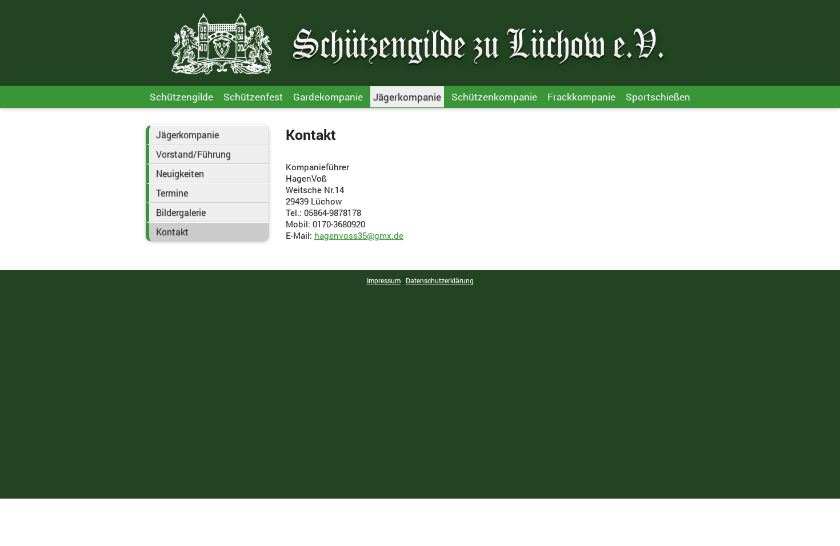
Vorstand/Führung (193, 154)
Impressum (384, 280)
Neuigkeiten (180, 173)
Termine (172, 193)
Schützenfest (253, 96)
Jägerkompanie (407, 96)
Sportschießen (658, 96)
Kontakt (172, 232)
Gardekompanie (328, 96)
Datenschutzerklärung (440, 280)
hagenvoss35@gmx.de (358, 235)
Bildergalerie (181, 212)
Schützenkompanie (494, 96)
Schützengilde (181, 96)
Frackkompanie (581, 96)
